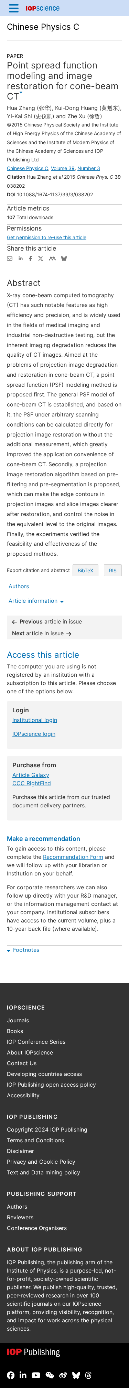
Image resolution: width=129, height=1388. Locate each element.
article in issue (51, 621)
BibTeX (85, 570)
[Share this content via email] (9, 257)
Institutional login (34, 719)
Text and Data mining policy (43, 1172)
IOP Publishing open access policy (51, 1084)
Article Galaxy (30, 774)
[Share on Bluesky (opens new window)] (64, 257)
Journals (18, 1020)
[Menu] (14, 8)
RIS (113, 570)
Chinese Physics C (43, 27)
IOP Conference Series (36, 1041)
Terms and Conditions (35, 1140)
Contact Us (21, 1063)
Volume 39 (63, 168)
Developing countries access (44, 1073)
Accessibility (23, 1095)
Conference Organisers (37, 1228)
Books (15, 1031)
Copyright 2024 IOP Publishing (47, 1129)
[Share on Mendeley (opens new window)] (52, 257)
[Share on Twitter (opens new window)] (40, 257)
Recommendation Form (73, 856)
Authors (17, 1206)
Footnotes (26, 949)
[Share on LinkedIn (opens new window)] (20, 257)
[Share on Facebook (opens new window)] (30, 257)
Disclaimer (20, 1150)
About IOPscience (30, 1052)
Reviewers (20, 1217)
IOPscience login (33, 733)
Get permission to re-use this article (46, 237)
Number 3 (88, 168)
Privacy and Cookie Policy (41, 1161)
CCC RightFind (31, 783)
